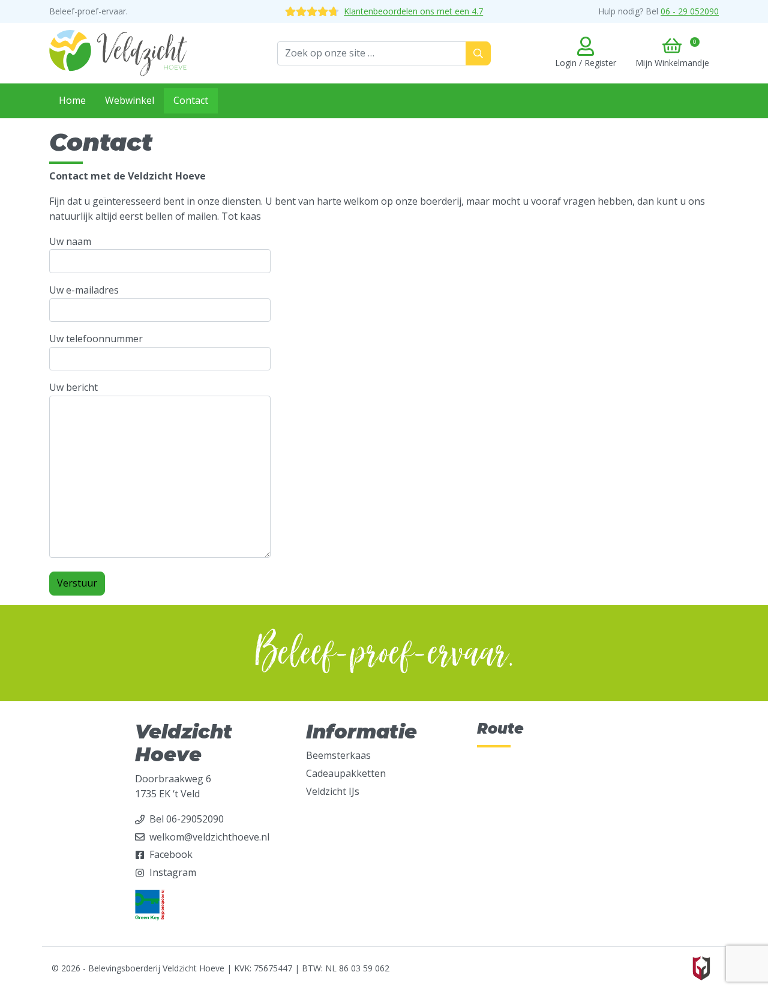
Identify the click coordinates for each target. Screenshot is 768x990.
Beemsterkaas (338, 755)
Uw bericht (73, 387)
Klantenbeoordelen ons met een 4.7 (413, 11)
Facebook (171, 854)
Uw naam (70, 241)
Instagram (172, 872)
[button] (672, 53)
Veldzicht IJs (332, 791)
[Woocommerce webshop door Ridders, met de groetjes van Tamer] (701, 967)
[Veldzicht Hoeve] (118, 52)
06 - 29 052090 (690, 11)
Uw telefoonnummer (96, 338)
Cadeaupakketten (346, 773)
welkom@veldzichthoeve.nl (209, 837)
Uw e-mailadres (84, 290)
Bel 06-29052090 (186, 819)
